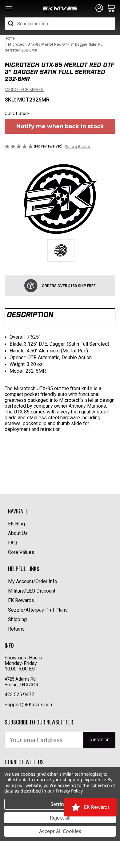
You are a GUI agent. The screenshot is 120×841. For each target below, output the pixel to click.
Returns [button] (16, 629)
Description (30, 314)
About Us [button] (18, 533)
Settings (60, 804)
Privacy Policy (69, 791)
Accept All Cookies (60, 831)
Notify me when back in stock (60, 126)
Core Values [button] (21, 552)
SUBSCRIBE (99, 740)
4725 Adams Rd (20, 679)
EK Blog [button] (16, 524)
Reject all (60, 817)
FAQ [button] (12, 543)
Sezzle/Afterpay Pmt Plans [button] (38, 610)
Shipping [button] (17, 619)
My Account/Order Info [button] (32, 581)
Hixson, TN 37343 (22, 684)
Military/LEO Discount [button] (31, 591)
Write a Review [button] (77, 146)
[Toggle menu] (8, 10)
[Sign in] (99, 8)
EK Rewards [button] (21, 600)
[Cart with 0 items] (111, 8)
